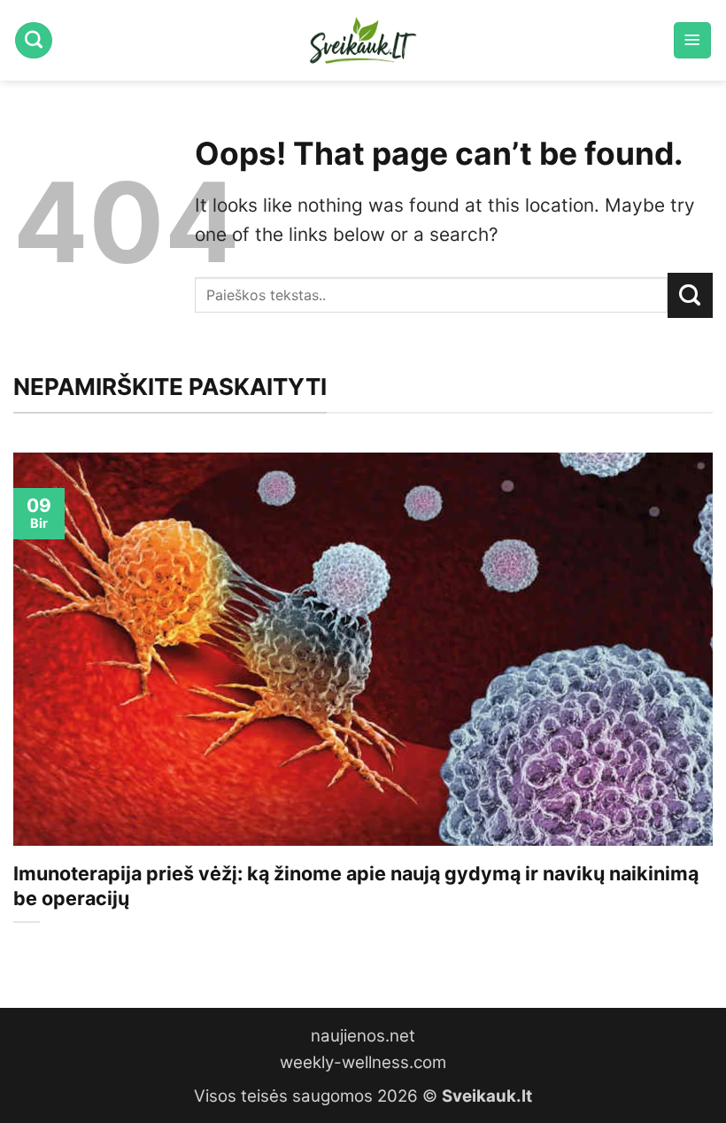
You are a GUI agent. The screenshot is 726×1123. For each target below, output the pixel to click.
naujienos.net (363, 1036)
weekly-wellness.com (363, 1062)
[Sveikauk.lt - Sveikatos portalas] (363, 40)
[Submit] (690, 295)
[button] (692, 40)
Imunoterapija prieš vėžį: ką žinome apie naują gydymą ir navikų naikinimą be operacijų (356, 886)
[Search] (33, 40)
